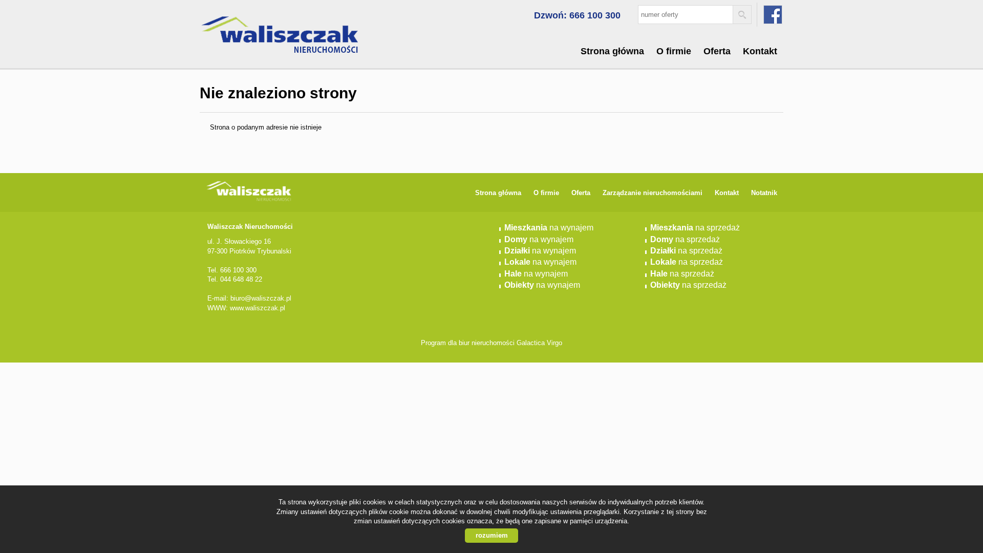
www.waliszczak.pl (257, 308)
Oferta (717, 51)
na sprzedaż (695, 227)
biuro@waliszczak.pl (260, 298)
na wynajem (548, 227)
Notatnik (764, 193)
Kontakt (760, 51)
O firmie (673, 51)
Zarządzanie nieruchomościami (652, 193)
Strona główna (612, 51)
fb (772, 14)
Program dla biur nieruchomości (469, 343)
